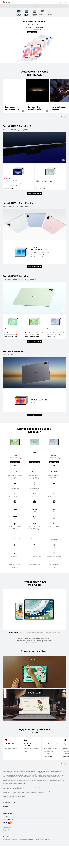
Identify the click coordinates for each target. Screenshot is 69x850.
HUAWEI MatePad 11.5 (52, 329)
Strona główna (6, 802)
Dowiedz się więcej (32, 32)
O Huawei (5, 816)
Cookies (37, 839)
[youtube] (6, 830)
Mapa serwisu (5, 839)
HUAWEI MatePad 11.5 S (10, 329)
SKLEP (4, 810)
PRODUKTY (5, 806)
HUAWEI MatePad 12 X (31, 329)
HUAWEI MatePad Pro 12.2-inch (44, 180)
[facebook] (3, 830)
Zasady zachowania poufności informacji (26, 839)
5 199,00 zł (17, 184)
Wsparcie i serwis (7, 813)
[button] (60, 2)
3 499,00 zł (39, 27)
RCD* (35, 27)
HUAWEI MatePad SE (39, 399)
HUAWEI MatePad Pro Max (10, 180)
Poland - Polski (6, 836)
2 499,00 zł (38, 332)
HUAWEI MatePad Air (34, 21)
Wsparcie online (47, 756)
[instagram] (9, 830)
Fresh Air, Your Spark (34, 25)
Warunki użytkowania (13, 839)
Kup (40, 32)
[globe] (3, 836)
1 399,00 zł (59, 332)
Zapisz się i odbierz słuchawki (40, 6)
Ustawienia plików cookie (45, 839)
